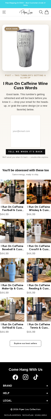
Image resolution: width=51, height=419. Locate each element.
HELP (25, 393)
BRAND (25, 385)
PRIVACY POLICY (41, 415)
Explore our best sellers (25, 343)
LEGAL (25, 400)
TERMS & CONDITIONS (12, 415)
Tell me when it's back (25, 152)
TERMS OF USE (27, 415)
